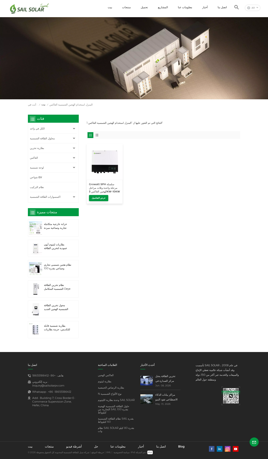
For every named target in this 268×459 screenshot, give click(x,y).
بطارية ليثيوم (104, 381)
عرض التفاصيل (99, 197)
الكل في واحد (37, 128)
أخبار (205, 7)
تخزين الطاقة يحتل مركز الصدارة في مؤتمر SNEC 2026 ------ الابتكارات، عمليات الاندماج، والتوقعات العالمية (167, 378)
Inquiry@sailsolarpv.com (48, 385)
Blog (181, 446)
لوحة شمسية (37, 167)
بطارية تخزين (37, 148)
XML (108, 452)
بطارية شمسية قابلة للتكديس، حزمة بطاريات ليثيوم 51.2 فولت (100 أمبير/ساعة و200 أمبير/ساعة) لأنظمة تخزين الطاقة (57, 327)
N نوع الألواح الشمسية (110, 393)
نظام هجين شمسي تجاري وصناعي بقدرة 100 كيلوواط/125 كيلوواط (57, 266)
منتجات (126, 7)
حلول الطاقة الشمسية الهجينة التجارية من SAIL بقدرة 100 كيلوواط (113, 409)
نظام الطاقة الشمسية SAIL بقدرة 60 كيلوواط (116, 420)
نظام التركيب (37, 187)
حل (96, 446)
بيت (110, 7)
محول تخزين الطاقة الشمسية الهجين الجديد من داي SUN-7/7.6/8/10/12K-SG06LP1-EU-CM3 (56, 307)
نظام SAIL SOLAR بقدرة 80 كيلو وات (116, 430)
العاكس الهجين (106, 375)
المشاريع (163, 7)
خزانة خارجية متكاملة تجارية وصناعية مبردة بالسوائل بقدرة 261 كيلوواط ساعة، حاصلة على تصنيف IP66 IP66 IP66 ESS (56, 226)
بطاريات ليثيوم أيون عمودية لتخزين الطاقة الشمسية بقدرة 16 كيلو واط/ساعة (56, 246)
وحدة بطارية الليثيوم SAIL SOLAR (116, 400)
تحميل (144, 7)
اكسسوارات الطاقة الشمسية (45, 196)
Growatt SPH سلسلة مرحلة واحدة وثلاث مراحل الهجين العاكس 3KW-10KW (104, 188)
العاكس (34, 157)
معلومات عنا (185, 7)
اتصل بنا (222, 7)
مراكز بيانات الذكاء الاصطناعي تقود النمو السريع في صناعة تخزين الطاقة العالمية (166, 397)
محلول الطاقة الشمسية (42, 138)
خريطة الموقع (98, 452)
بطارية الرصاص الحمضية (111, 387)
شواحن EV (36, 177)
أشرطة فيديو (74, 446)
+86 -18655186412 (43, 375)
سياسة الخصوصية (122, 452)
